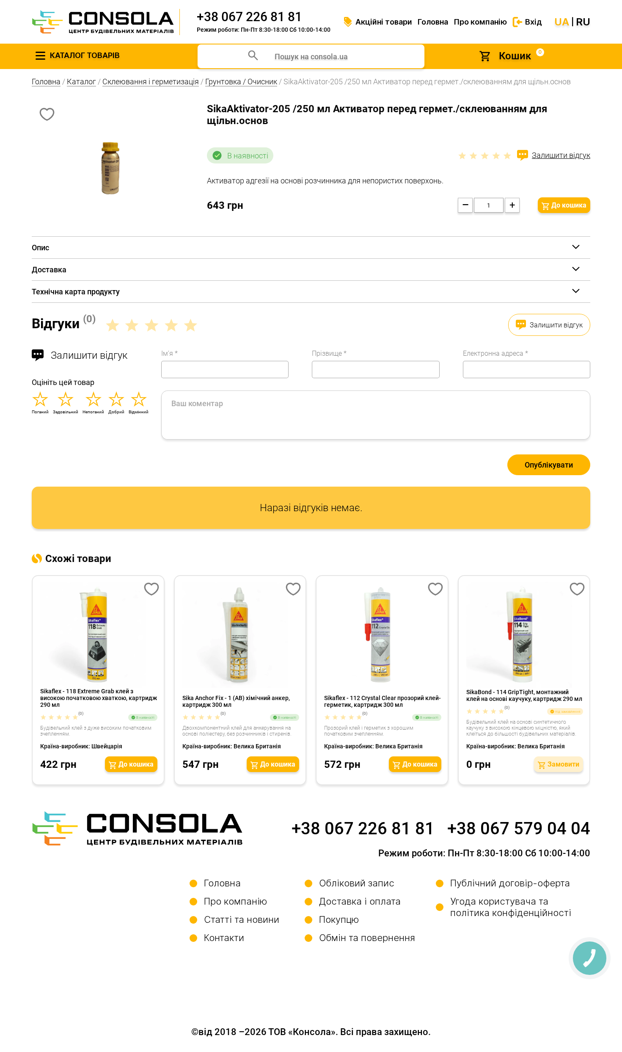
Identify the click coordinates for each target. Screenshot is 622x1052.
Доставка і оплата (360, 901)
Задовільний (65, 412)
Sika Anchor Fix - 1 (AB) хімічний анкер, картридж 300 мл (236, 701)
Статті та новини (241, 919)
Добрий (116, 412)
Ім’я (169, 353)
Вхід (533, 21)
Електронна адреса (495, 353)
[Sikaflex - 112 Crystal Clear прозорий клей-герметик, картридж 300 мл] (382, 635)
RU (583, 22)
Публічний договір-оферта (510, 883)
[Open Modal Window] (151, 590)
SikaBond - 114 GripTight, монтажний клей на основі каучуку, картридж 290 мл (524, 695)
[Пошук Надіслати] (253, 56)
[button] (131, 764)
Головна (433, 21)
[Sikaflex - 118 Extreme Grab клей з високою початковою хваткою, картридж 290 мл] (98, 635)
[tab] (311, 247)
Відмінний (139, 412)
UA (561, 22)
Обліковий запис (356, 883)
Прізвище (329, 353)
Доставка (49, 269)
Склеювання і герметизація (150, 81)
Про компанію (480, 21)
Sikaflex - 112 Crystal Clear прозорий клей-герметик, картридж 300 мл (382, 701)
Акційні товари (383, 21)
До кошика (568, 205)
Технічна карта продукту (76, 291)
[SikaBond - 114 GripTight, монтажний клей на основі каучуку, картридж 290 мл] (524, 635)
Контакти (224, 937)
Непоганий (93, 412)
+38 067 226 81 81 (249, 17)
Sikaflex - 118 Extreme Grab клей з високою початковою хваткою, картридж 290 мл (98, 698)
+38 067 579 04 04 (518, 828)
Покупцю (339, 919)
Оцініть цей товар (63, 382)
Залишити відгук (561, 155)
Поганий (40, 412)
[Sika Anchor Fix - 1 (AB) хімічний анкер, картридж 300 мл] (241, 635)
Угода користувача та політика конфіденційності (510, 907)
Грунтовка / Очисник (241, 81)
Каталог (81, 81)
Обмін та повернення (367, 937)
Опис (40, 247)
